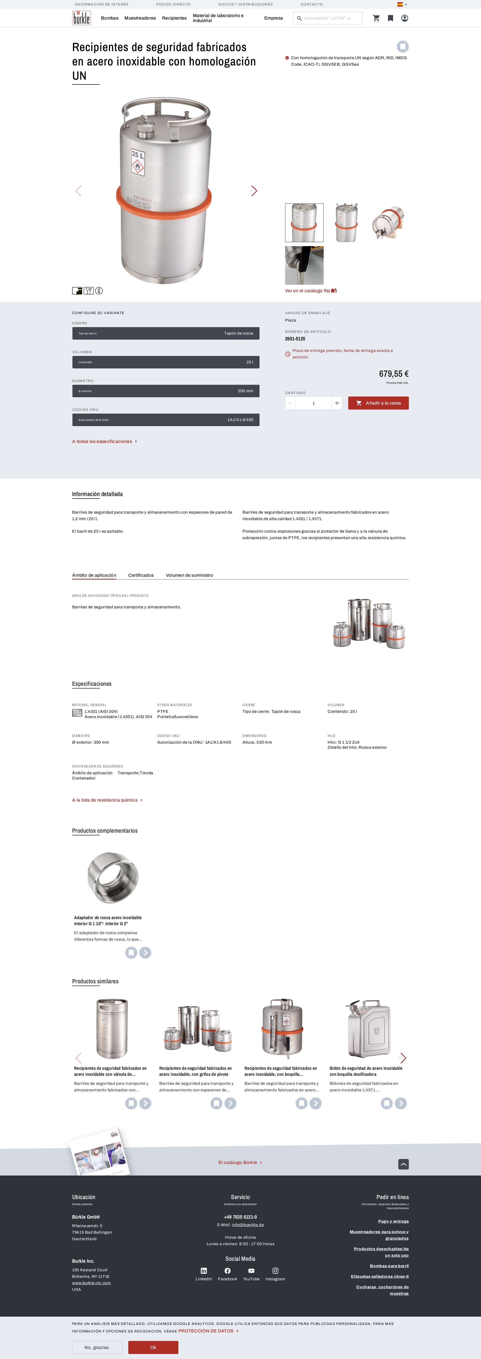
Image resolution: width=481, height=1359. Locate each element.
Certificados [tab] (141, 575)
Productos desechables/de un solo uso (381, 1252)
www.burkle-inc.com (91, 1283)
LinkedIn (204, 1279)
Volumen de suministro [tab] (189, 575)
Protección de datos (206, 1330)
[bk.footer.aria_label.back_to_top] (403, 1164)
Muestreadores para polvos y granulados (379, 1235)
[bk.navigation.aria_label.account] (405, 18)
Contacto (312, 4)
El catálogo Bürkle (237, 1162)
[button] (254, 191)
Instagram (275, 1279)
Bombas (109, 18)
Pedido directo (173, 4)
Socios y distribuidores (245, 4)
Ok (153, 1347)
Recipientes (174, 18)
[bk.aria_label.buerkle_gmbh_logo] (81, 18)
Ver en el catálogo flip (307, 290)
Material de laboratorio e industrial (218, 18)
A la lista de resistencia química (105, 800)
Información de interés (102, 4)
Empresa (273, 18)
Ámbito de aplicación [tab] (94, 575)
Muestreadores (140, 18)
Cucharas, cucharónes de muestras (382, 1290)
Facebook (227, 1279)
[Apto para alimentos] (89, 291)
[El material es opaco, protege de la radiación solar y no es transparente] (77, 291)
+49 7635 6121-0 (240, 1216)
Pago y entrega (393, 1221)
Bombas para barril (389, 1266)
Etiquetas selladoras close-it (380, 1276)
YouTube (251, 1279)
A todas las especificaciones (102, 441)
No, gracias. (97, 1347)
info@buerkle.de (248, 1225)
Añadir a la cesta (383, 403)
